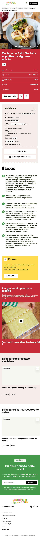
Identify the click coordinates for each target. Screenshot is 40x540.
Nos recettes (10, 8)
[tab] (26, 96)
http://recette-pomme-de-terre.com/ (16, 269)
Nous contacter (6, 521)
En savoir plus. (32, 489)
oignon (9, 141)
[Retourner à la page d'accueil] (11, 3)
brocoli (13, 120)
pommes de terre (27, 113)
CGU (3, 527)
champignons (16, 124)
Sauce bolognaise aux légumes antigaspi (19, 388)
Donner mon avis (10, 96)
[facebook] (34, 507)
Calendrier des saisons (8, 515)
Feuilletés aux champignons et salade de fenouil (19, 440)
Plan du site (5, 529)
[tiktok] (37, 507)
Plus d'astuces (11, 276)
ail (13, 138)
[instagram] (31, 507)
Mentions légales (7, 524)
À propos (4, 518)
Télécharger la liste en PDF (21, 157)
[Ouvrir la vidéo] (21, 321)
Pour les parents (7, 513)
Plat (16, 8)
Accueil (4, 8)
